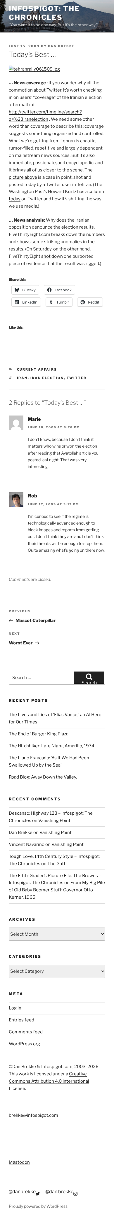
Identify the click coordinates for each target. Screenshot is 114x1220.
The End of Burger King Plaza (38, 734)
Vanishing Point (54, 820)
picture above (23, 177)
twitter (77, 378)
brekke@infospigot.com (33, 1115)
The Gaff (56, 863)
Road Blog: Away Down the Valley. (43, 777)
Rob (32, 496)
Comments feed (26, 1032)
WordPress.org (24, 1044)
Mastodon (19, 1162)
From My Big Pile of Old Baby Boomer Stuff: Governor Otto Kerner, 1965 (57, 890)
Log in (15, 1008)
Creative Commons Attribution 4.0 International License (49, 1081)
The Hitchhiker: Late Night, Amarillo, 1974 (51, 746)
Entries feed (21, 1020)
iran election (47, 378)
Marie (34, 419)
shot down (52, 256)
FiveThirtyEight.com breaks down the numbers (57, 234)
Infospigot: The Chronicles (44, 13)
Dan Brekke (61, 46)
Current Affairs (37, 369)
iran (22, 378)
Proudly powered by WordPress (38, 1206)
